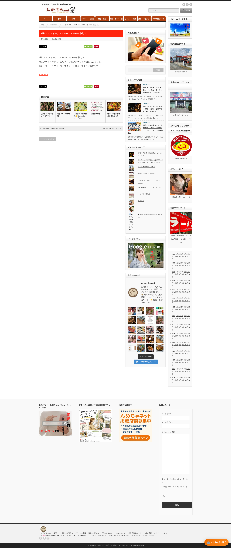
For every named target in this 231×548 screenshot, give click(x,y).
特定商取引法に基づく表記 (120, 535)
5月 (187, 272)
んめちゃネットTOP (50, 533)
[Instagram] (48, 538)
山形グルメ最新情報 (63, 115)
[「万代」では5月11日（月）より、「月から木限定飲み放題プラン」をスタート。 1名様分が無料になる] (141, 330)
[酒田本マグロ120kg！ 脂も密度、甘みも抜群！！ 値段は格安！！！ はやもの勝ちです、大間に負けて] (132, 311)
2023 (173, 351)
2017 (173, 298)
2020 (173, 324)
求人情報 (148, 533)
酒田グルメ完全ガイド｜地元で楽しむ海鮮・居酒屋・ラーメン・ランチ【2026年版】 (145, 129)
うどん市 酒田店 (144, 194)
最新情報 (57, 39)
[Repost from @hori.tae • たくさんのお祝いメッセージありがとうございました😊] (150, 330)
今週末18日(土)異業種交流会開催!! (54, 128)
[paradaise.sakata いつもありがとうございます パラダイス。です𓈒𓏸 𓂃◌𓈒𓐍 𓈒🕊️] (132, 339)
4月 (185, 272)
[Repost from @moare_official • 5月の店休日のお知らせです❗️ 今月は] (150, 320)
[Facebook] (44, 538)
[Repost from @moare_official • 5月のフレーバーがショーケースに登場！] (141, 320)
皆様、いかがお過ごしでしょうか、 (113, 115)
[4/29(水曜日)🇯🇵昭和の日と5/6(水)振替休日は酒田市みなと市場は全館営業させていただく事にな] (160, 320)
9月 (180, 274)
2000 (173, 254)
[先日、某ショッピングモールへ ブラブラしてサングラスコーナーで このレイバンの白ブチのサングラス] (150, 348)
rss (183, 4)
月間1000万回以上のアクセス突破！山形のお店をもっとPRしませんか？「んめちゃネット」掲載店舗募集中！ (101, 533)
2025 (173, 369)
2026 (173, 377)
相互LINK (72, 535)
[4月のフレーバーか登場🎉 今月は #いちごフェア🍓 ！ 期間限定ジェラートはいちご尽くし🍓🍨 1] (160, 339)
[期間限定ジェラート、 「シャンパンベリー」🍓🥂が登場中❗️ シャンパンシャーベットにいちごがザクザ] (132, 330)
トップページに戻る (47, 139)
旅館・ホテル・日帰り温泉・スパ (116, 19)
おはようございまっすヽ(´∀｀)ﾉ (47, 115)
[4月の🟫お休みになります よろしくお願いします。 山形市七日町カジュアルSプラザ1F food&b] (132, 348)
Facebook (43, 74)
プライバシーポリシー (98, 535)
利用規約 (83, 535)
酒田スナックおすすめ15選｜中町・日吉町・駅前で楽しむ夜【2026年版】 (153, 108)
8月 (177, 274)
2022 (173, 342)
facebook (190, 4)
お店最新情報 (95, 114)
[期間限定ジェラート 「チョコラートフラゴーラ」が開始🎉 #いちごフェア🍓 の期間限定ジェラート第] (141, 339)
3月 (182, 280)
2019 (173, 316)
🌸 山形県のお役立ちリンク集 (53, 535)
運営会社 (137, 535)
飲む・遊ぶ (102, 19)
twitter (187, 4)
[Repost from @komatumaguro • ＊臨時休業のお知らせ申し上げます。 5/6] (150, 311)
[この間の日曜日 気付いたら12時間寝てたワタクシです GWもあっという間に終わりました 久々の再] (141, 311)
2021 (173, 333)
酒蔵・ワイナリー (144, 19)
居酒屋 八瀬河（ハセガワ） (147, 173)
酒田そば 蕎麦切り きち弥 (146, 166)
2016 (173, 289)
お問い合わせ (149, 535)
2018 (173, 307)
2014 (173, 272)
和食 (59, 19)
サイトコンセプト (162, 533)
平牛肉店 (141, 201)
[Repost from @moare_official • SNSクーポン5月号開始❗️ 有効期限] (160, 311)
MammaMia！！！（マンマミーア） (150, 187)
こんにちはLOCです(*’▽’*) (110, 128)
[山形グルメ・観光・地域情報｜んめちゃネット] (59, 13)
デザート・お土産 (88, 19)
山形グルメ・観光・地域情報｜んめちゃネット (113, 545)
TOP (45, 19)
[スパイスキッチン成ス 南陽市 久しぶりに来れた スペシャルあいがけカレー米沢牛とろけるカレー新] (141, 348)
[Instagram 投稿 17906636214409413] (132, 320)
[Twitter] (40, 538)
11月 (186, 265)
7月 (175, 274)
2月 (179, 280)
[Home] (42, 24)
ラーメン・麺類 (130, 19)
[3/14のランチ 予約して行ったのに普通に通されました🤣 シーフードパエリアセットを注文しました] (160, 348)
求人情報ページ (158, 19)
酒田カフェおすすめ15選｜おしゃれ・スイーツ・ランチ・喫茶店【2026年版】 (153, 90)
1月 (177, 280)
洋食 (73, 19)
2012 (173, 263)
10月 (183, 274)
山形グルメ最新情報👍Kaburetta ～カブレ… (80, 116)
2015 (173, 280)
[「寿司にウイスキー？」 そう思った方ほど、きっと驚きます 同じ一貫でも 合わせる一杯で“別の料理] (150, 339)
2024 (173, 360)
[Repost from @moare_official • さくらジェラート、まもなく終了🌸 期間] (160, 330)
